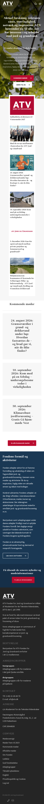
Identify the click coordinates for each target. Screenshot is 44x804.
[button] (40, 4)
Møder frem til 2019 (11, 742)
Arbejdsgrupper (9, 767)
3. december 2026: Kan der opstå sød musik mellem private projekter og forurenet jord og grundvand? (21, 246)
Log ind (6, 783)
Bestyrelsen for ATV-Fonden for (16, 648)
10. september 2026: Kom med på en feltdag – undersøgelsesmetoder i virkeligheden (20, 213)
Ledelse (6, 759)
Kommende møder (11, 746)
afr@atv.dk (13, 699)
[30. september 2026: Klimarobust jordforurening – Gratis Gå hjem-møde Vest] (22, 415)
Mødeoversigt (8, 738)
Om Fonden (7, 754)
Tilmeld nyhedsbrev (23, 580)
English (6, 775)
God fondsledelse (10, 763)
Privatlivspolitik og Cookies (14, 779)
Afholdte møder (9, 750)
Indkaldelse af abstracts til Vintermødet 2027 (21, 118)
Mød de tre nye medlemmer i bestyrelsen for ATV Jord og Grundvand (21, 146)
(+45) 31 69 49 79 (13, 696)
